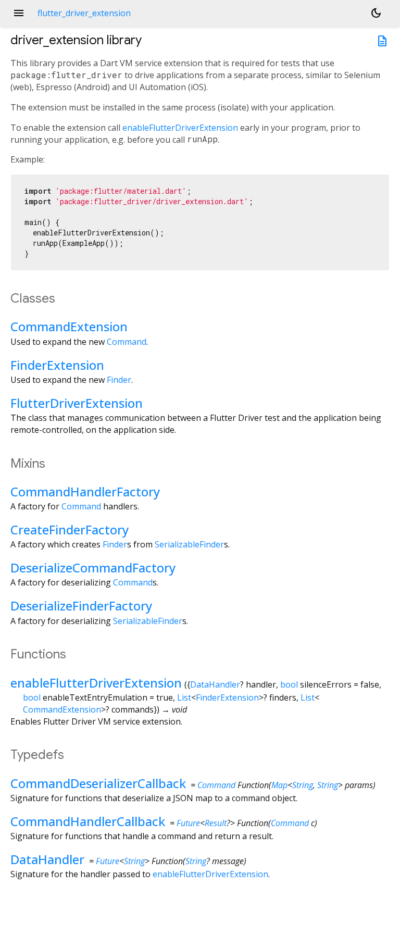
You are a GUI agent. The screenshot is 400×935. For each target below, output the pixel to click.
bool (289, 684)
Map (279, 785)
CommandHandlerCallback (87, 821)
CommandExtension (69, 326)
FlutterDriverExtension (76, 403)
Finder (119, 379)
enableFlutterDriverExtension (180, 127)
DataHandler (215, 684)
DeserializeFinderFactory (81, 605)
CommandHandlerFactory (85, 491)
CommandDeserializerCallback (98, 783)
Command (126, 341)
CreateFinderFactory (69, 529)
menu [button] (18, 13)
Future (188, 823)
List (184, 697)
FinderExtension (57, 364)
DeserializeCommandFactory (93, 567)
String (302, 785)
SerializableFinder (189, 544)
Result (216, 823)
